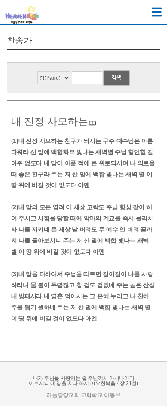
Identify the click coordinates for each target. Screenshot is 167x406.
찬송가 (19, 40)
